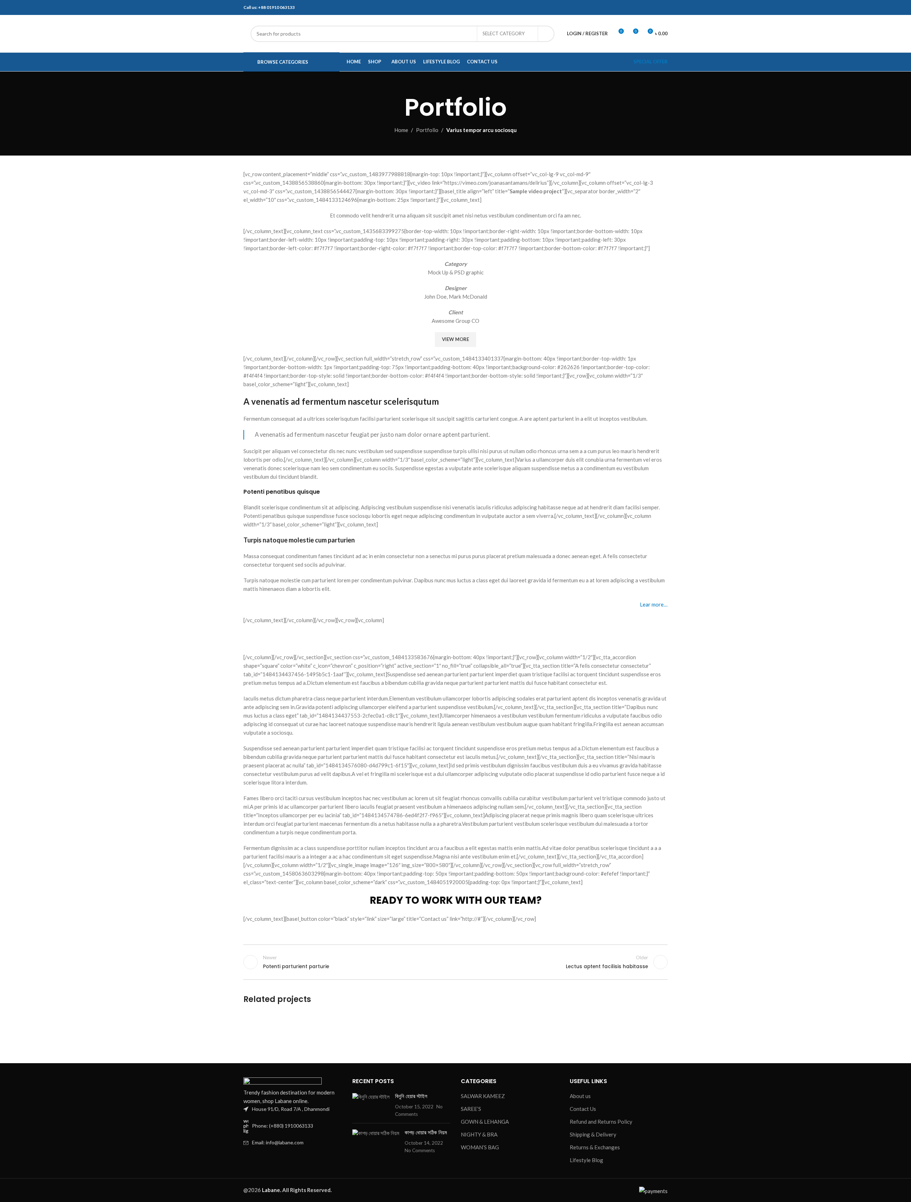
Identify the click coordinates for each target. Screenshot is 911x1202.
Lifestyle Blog (586, 1160)
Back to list (456, 962)
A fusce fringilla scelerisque (303, 1037)
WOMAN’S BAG (480, 1147)
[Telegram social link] (491, 638)
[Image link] (282, 1082)
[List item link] (292, 1125)
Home (401, 130)
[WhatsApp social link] (663, 7)
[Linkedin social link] (473, 638)
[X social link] (438, 638)
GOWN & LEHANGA (485, 1121)
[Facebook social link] (639, 7)
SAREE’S (471, 1109)
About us (580, 1096)
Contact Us (583, 1109)
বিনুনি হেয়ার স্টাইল (411, 1096)
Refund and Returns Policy (601, 1121)
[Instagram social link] (647, 7)
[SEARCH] (546, 34)
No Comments (420, 1150)
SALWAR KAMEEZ (483, 1096)
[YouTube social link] (655, 7)
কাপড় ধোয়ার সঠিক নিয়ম (426, 1132)
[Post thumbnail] (371, 1105)
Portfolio (427, 130)
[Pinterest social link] (455, 638)
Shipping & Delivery (593, 1134)
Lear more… (654, 604)
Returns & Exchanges (595, 1147)
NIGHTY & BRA (479, 1134)
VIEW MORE (455, 339)
